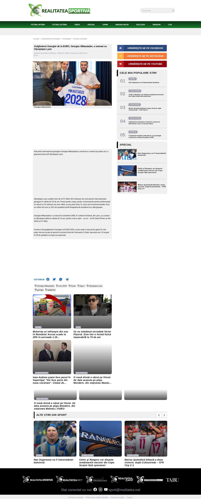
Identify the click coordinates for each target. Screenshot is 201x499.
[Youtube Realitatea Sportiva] (106, 489)
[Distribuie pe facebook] (48, 280)
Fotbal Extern (80, 39)
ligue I (82, 286)
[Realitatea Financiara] (96, 480)
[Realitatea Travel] (122, 480)
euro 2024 (63, 286)
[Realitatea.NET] (69, 480)
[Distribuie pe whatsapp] (61, 280)
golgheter (51, 290)
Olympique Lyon (95, 286)
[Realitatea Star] (150, 480)
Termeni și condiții (75, 497)
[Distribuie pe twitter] (54, 280)
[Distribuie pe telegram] (67, 280)
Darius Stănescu (49, 53)
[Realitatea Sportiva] (37, 480)
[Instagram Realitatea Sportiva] (100, 489)
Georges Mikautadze (45, 286)
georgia (40, 290)
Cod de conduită (117, 497)
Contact (129, 497)
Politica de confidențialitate (97, 497)
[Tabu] (172, 480)
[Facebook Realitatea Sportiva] (95, 489)
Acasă (36, 39)
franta (73, 286)
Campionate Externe (50, 39)
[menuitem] (38, 24)
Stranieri (66, 39)
